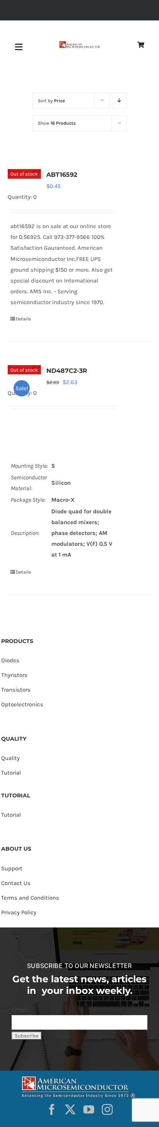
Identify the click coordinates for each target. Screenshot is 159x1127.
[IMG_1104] (79, 44)
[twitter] (70, 1109)
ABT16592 (61, 174)
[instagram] (107, 1109)
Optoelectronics (22, 704)
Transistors (15, 689)
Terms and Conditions (30, 897)
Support (11, 868)
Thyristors (14, 675)
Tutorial (11, 772)
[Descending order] (119, 100)
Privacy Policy (18, 912)
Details (23, 319)
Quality (10, 758)
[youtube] (88, 1109)
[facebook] (51, 1109)
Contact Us (15, 883)
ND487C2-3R (66, 370)
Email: (19, 1009)
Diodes (10, 660)
